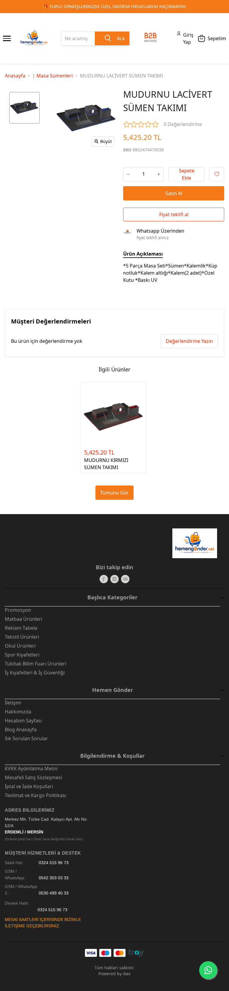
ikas (127, 973)
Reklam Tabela (21, 628)
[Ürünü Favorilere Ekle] (216, 174)
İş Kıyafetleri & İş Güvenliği (35, 672)
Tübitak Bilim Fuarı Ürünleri (35, 663)
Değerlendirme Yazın (189, 341)
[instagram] (114, 579)
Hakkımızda (18, 711)
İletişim (13, 702)
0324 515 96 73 (54, 863)
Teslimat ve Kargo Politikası (35, 795)
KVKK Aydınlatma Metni (31, 768)
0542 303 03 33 (54, 878)
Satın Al (173, 193)
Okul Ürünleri (20, 645)
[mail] (125, 579)
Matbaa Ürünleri (23, 619)
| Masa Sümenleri (53, 75)
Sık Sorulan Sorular (26, 738)
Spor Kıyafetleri (22, 654)
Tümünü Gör (114, 492)
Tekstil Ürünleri (22, 637)
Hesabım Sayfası (23, 720)
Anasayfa (15, 75)
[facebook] (104, 579)
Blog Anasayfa (21, 729)
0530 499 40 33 (54, 893)
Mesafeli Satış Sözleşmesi (33, 777)
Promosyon (18, 610)
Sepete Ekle (186, 174)
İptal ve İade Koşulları (29, 786)
